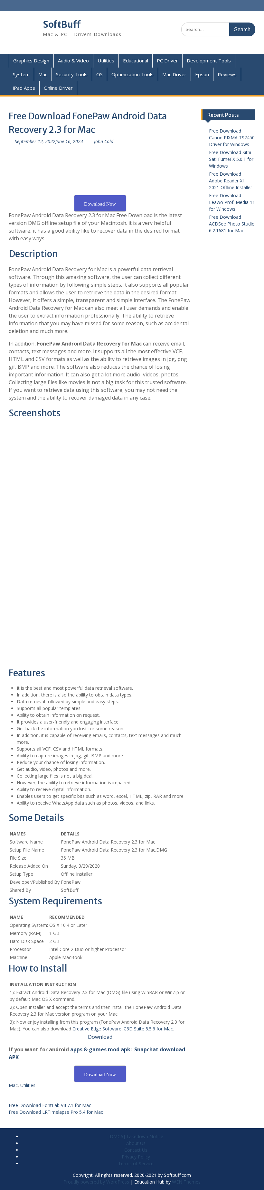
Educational (135, 60)
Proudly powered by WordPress (96, 1182)
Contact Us (135, 1150)
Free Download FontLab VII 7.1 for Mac (50, 1105)
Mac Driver (174, 74)
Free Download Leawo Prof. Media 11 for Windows (232, 202)
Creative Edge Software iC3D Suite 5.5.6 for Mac (122, 1029)
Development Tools (209, 60)
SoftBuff (62, 24)
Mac (42, 74)
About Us (136, 1143)
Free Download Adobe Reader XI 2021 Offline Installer (230, 180)
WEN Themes (186, 1182)
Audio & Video (73, 60)
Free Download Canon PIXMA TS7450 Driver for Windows (232, 137)
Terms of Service (136, 1163)
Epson (202, 74)
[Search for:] (218, 29)
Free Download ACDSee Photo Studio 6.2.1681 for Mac (232, 224)
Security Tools (72, 74)
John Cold (103, 141)
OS (99, 74)
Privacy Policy (136, 1157)
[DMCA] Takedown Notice (135, 1136)
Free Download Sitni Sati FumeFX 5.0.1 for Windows (231, 159)
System (21, 74)
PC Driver (167, 60)
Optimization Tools (132, 74)
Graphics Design (31, 60)
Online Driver (58, 88)
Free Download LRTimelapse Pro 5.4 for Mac (56, 1112)
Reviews (227, 74)
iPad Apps (24, 88)
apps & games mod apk (100, 1049)
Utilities (106, 60)
